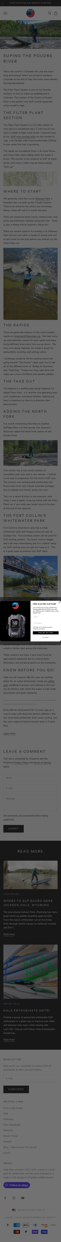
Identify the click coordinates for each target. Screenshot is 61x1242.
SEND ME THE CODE (45, 632)
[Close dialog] (59, 602)
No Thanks (46, 637)
